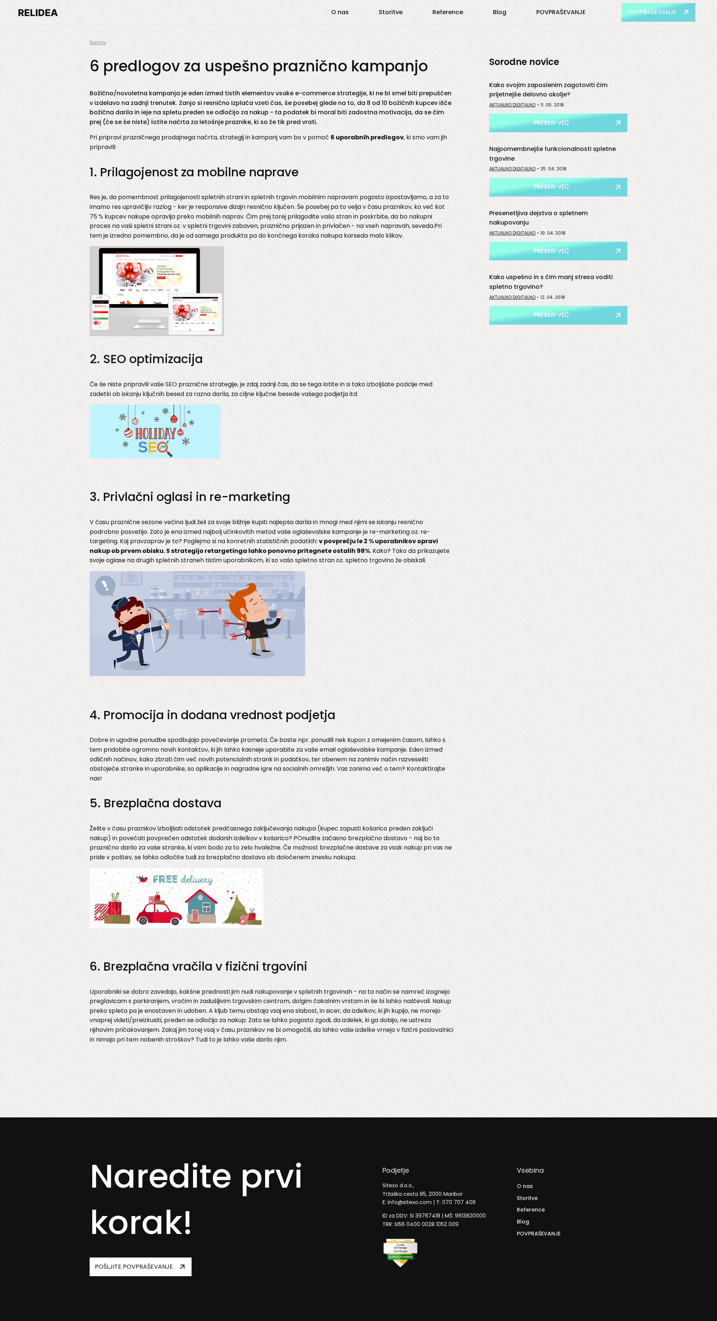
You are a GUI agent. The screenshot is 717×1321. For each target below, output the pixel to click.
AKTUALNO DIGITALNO (512, 105)
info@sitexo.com (410, 1202)
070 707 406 (459, 1202)
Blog (499, 12)
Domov (98, 43)
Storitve (391, 12)
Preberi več (551, 122)
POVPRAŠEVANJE (561, 12)
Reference (447, 12)
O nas (340, 12)
